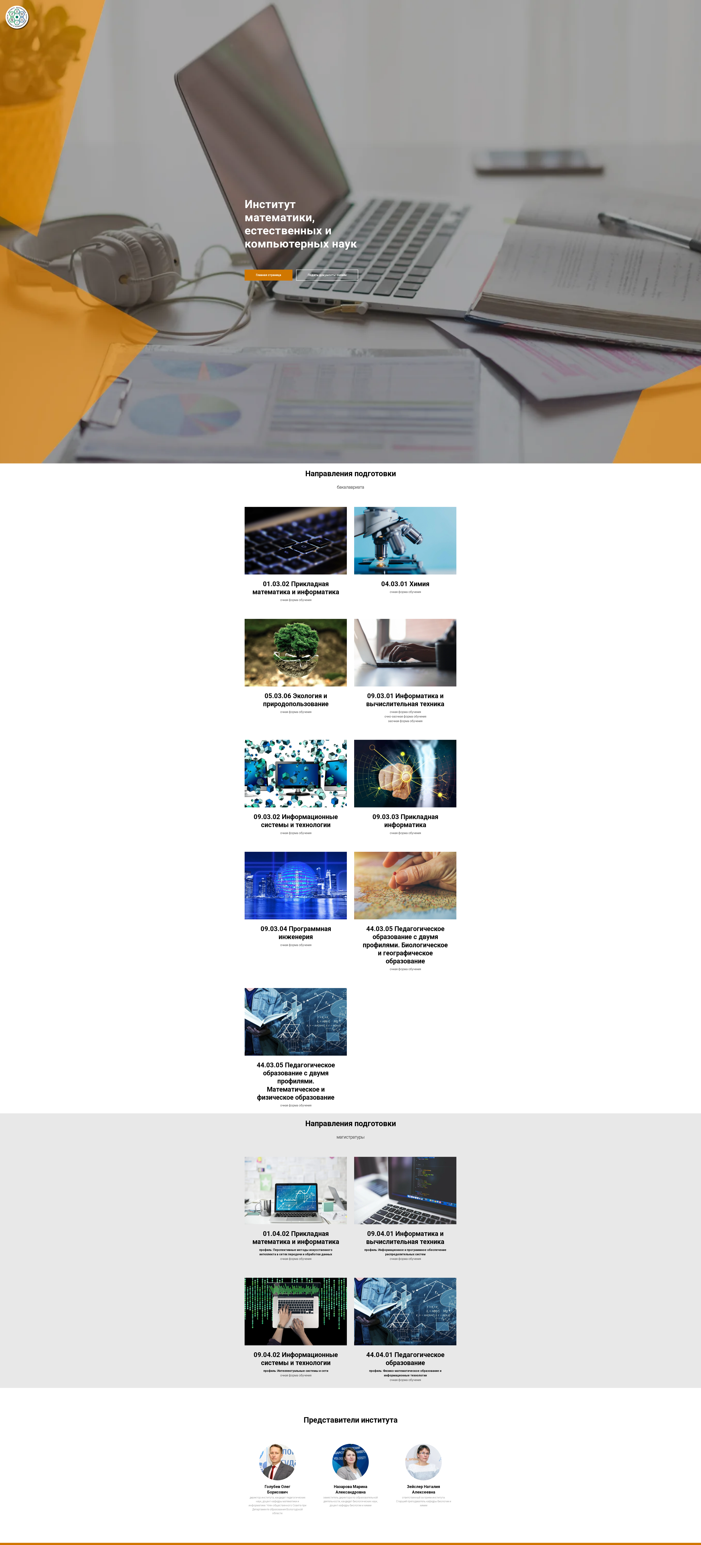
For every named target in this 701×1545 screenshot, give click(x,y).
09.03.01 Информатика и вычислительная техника (405, 700)
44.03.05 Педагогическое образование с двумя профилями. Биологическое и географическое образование (405, 945)
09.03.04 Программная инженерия (296, 933)
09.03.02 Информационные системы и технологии (296, 821)
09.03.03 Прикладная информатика (405, 821)
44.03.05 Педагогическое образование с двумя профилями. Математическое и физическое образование (296, 1081)
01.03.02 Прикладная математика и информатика (295, 588)
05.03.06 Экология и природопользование (296, 700)
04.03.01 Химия (405, 584)
